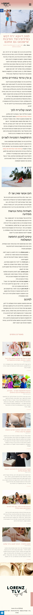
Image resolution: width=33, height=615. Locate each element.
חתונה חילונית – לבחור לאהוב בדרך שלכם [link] (17, 544)
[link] (30, 4)
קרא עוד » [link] (29, 370)
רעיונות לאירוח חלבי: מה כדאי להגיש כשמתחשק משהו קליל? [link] (19, 507)
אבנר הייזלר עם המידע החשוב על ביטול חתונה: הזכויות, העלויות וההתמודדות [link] (18, 359)
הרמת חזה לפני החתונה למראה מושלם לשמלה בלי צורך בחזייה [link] (18, 431)
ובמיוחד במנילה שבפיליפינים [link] (23, 116)
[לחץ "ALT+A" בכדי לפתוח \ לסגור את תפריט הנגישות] (2, 613)
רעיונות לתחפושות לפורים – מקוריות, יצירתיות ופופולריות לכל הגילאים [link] (19, 391)
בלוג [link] (25, 45)
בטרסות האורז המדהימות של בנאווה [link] (13, 148)
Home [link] (28, 45)
